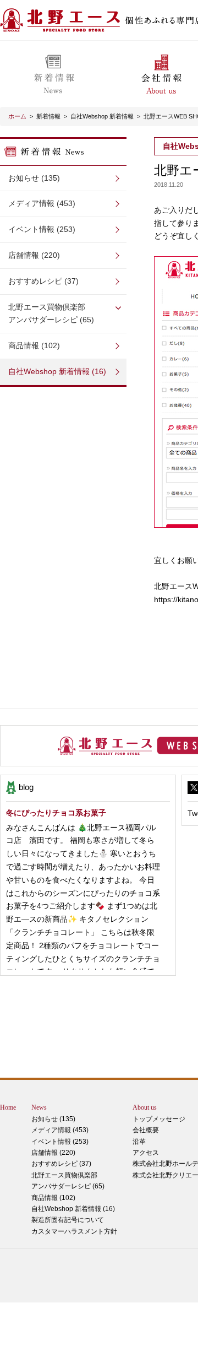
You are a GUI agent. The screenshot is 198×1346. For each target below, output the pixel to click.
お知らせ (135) (34, 178)
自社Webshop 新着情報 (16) (57, 371)
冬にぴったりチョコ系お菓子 (56, 812)
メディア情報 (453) (41, 203)
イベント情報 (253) (41, 229)
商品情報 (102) (34, 345)
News (39, 1107)
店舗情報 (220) (34, 255)
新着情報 (48, 116)
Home (8, 1107)
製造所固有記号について (67, 1220)
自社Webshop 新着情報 (102, 116)
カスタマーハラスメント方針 (74, 1231)
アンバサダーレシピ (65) (51, 313)
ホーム (17, 116)
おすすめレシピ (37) (43, 281)
